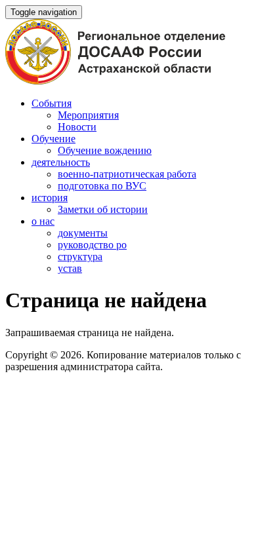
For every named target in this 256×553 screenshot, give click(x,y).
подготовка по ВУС (102, 185)
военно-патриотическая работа (127, 174)
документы (83, 232)
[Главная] (115, 80)
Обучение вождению (105, 150)
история (50, 197)
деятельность (61, 162)
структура (80, 256)
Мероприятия (88, 115)
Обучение (53, 138)
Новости (77, 126)
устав (70, 268)
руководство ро (92, 244)
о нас (43, 221)
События (52, 103)
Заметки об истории (103, 209)
